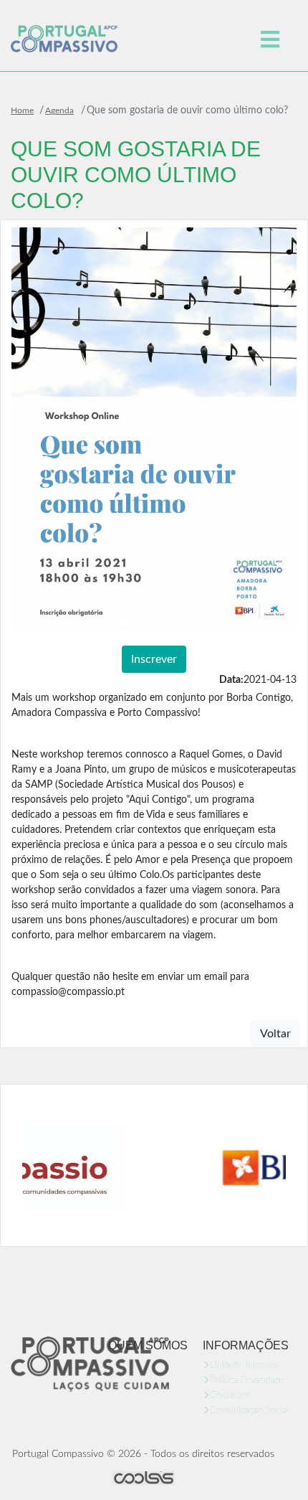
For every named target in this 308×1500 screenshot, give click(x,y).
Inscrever (154, 659)
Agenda (59, 110)
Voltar (275, 1033)
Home (22, 110)
